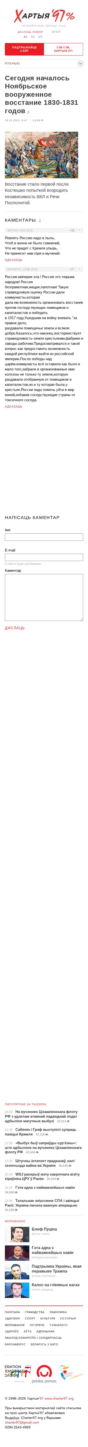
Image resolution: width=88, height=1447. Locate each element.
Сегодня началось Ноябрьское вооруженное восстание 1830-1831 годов (41, 94)
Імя (7, 530)
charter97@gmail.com (22, 1422)
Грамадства (34, 1312)
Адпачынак (45, 1331)
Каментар (13, 570)
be (26, 36)
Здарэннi (12, 1318)
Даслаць (15, 628)
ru (33, 36)
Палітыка (12, 1312)
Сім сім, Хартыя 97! (63, 49)
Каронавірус (15, 1344)
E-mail (10, 550)
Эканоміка (58, 1312)
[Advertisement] (44, 464)
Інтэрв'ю (37, 1325)
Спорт (30, 1318)
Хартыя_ (44, 16)
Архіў (56, 32)
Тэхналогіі (58, 1325)
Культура (47, 1318)
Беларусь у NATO (44, 1344)
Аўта (28, 1331)
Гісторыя (68, 1318)
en (40, 36)
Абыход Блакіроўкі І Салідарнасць (33, 1337)
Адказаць (14, 260)
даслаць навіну (30, 32)
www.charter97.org (59, 1398)
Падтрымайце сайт (24, 49)
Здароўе (12, 1331)
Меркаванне (15, 1221)
